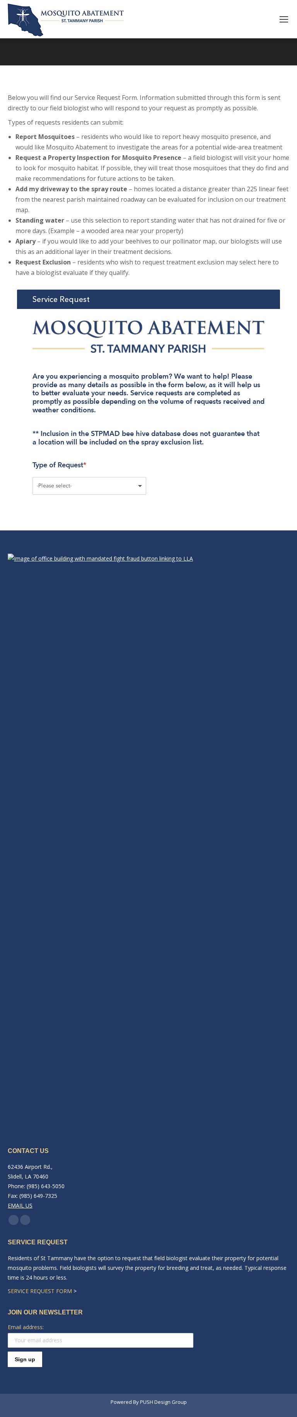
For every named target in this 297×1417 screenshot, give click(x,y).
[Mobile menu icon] (283, 19)
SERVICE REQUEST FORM (40, 1291)
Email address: (26, 1327)
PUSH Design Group (163, 1401)
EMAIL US (20, 1205)
